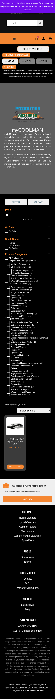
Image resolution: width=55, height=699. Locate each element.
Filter (16, 202)
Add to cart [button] (15, 467)
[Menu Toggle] (14, 38)
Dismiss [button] (27, 9)
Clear (38, 202)
